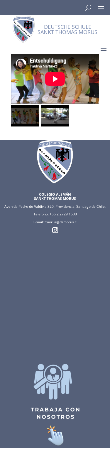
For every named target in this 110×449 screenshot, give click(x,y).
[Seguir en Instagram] (55, 230)
